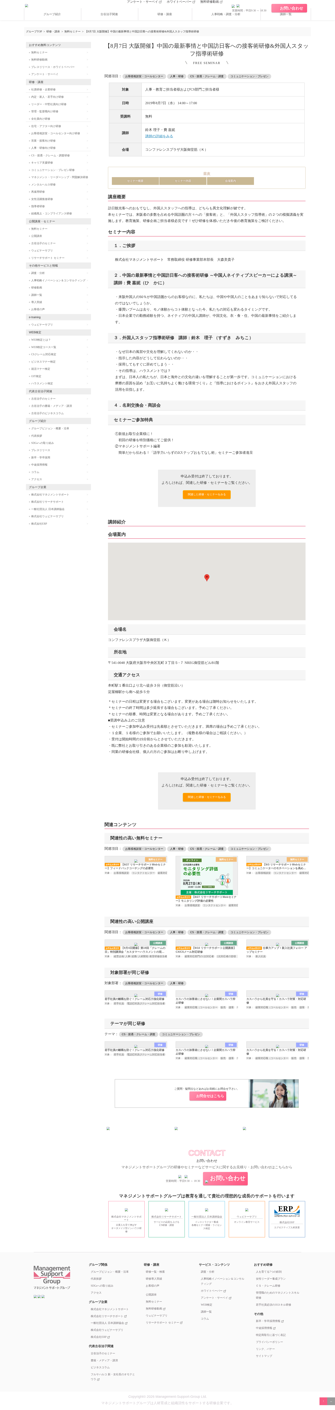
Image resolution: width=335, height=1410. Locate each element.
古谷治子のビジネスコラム (47, 413)
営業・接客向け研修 (43, 140)
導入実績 (36, 302)
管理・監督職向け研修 (44, 111)
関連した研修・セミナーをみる (207, 494)
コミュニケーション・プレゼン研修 (53, 170)
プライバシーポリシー (269, 1341)
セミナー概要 (135, 180)
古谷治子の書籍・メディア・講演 (51, 405)
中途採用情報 (39, 464)
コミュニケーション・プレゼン (250, 76)
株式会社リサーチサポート (47, 501)
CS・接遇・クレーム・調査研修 (50, 155)
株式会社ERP (39, 523)
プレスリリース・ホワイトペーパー (53, 67)
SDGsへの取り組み (42, 443)
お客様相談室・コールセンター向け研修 (55, 133)
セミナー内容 (183, 180)
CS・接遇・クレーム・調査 (207, 76)
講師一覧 (286, 14)
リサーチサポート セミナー (48, 257)
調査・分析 (38, 273)
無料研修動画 (210, 1)
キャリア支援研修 (42, 162)
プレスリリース (40, 450)
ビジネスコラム (100, 1367)
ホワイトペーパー (179, 1)
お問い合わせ (228, 1178)
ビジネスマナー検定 (43, 361)
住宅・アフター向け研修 (46, 126)
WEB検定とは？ (41, 339)
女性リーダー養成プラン (271, 1278)
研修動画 (36, 287)
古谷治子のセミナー (43, 243)
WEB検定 (206, 1304)
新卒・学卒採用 (40, 457)
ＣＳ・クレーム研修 (268, 1285)
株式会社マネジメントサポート (50, 494)
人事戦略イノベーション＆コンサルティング (58, 280)
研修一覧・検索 (155, 1271)
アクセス (36, 479)
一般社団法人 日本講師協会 (48, 509)
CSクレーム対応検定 (43, 354)
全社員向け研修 (40, 118)
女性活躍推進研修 (42, 199)
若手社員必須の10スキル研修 (273, 1304)
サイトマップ (264, 1355)
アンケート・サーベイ (143, 1)
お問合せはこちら (210, 1096)
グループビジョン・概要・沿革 (50, 428)
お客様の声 (38, 309)
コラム (35, 472)
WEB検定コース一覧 (43, 347)
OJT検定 (36, 376)
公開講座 (36, 236)
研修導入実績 (154, 1278)
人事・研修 (177, 76)
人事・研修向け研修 (43, 147)
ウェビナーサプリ (42, 250)
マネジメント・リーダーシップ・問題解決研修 (59, 177)
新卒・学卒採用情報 (268, 1321)
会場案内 (230, 180)
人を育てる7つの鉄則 (269, 1271)
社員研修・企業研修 (43, 89)
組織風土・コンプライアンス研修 (51, 213)
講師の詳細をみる (159, 136)
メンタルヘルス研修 (43, 184)
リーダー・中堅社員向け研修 (48, 104)
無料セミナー (39, 52)
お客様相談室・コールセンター (144, 76)
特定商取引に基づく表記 (271, 1334)
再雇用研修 (38, 191)
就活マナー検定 (40, 368)
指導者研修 (38, 206)
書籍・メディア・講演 (104, 1360)
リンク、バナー (265, 1348)
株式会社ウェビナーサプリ (47, 516)
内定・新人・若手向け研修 (47, 96)
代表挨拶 (36, 435)
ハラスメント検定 (42, 383)
